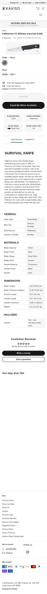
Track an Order (8, 500)
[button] (23, 107)
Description (16, 139)
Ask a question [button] (23, 359)
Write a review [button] (23, 353)
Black (4, 62)
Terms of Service (8, 533)
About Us (5, 507)
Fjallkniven (6, 38)
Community (30, 139)
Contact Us (14, 3)
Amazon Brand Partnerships (13, 536)
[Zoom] (37, 51)
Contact (5, 511)
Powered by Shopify (9, 589)
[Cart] (38, 8)
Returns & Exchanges (10, 522)
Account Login (7, 515)
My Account (26, 3)
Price (4, 70)
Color (8, 57)
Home (4, 31)
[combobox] (23, 15)
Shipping (5, 89)
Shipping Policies (8, 525)
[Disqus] (23, 457)
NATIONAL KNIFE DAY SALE (23, 23)
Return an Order (8, 504)
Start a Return (40, 3)
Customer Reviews (9, 518)
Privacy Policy (7, 529)
